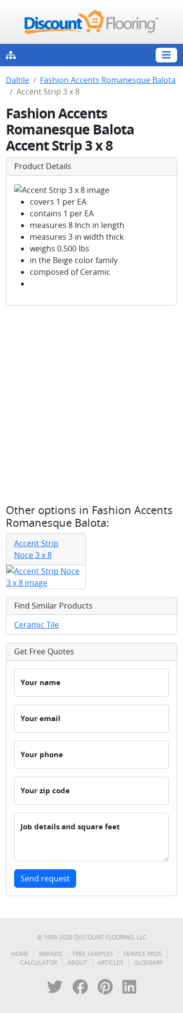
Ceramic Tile (36, 624)
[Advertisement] (91, 404)
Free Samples (93, 954)
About (77, 962)
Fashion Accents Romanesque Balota (108, 80)
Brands (50, 954)
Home (20, 954)
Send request (45, 878)
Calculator (38, 962)
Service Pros (142, 954)
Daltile (17, 80)
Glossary (148, 962)
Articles (110, 962)
